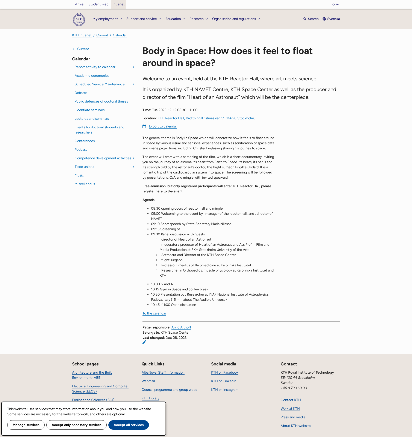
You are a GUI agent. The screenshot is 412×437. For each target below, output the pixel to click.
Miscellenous (85, 184)
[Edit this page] (144, 342)
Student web (98, 4)
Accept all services (129, 425)
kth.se (78, 4)
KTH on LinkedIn (223, 381)
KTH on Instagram (224, 390)
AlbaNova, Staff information (163, 372)
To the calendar (154, 313)
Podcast (81, 149)
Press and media (293, 417)
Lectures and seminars (92, 119)
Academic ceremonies (92, 76)
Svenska (333, 19)
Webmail (148, 381)
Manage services (26, 425)
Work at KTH (290, 408)
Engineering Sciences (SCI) (93, 400)
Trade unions (84, 167)
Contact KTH (291, 400)
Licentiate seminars (90, 110)
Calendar (120, 35)
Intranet (119, 4)
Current (102, 35)
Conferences (85, 141)
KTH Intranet (82, 35)
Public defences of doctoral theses (101, 101)
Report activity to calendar (95, 67)
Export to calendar (163, 126)
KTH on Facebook (224, 372)
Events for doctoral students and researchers (99, 129)
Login (335, 4)
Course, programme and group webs (169, 390)
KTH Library (150, 398)
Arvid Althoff (181, 327)
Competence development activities (103, 158)
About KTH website (296, 426)
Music (79, 175)
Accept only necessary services (76, 425)
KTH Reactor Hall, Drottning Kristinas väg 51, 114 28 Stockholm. (206, 118)
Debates (81, 93)
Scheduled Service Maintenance (100, 84)
